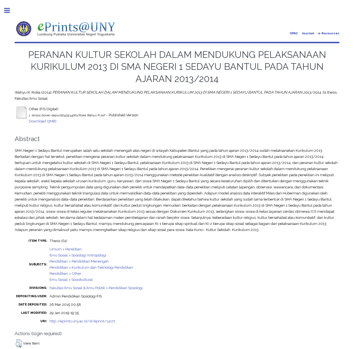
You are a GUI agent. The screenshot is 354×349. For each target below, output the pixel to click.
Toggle (10, 10)
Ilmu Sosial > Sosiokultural (71, 279)
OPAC (294, 33)
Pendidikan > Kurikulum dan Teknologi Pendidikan (91, 267)
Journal (308, 33)
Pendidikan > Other (65, 273)
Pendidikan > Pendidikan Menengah (79, 261)
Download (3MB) (42, 121)
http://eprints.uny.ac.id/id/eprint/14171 (82, 321)
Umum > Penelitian (66, 249)
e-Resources (328, 33)
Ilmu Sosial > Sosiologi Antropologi (78, 255)
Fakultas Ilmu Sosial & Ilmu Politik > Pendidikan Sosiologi (96, 288)
